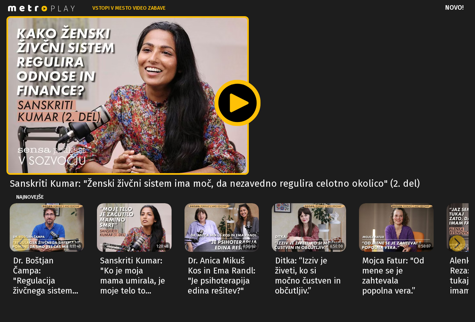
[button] (457, 243)
